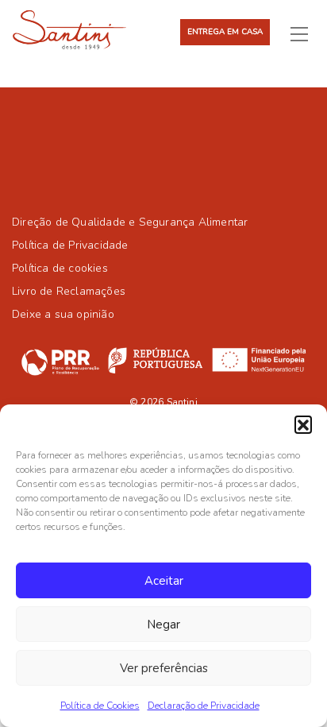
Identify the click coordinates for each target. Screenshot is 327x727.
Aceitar (163, 581)
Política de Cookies (100, 705)
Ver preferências (164, 668)
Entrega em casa (225, 31)
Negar (163, 624)
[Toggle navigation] (305, 33)
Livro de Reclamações (68, 291)
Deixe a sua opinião (63, 314)
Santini (182, 402)
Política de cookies (60, 268)
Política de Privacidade (70, 245)
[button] (303, 424)
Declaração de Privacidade (204, 705)
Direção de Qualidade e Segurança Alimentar (130, 222)
